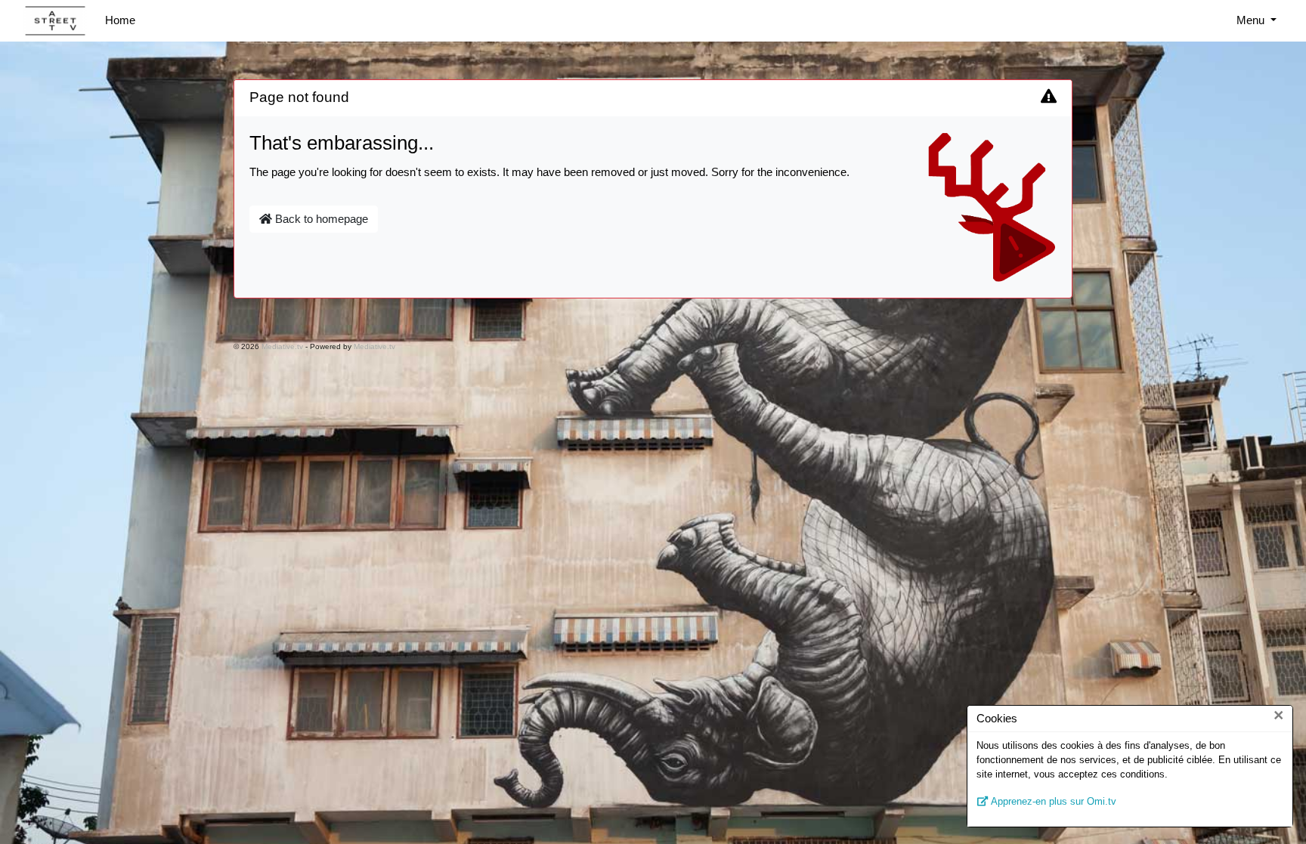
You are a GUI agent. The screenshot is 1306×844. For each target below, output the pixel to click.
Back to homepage (320, 218)
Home (120, 20)
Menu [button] (1251, 20)
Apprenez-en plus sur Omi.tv (1052, 801)
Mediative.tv (282, 346)
